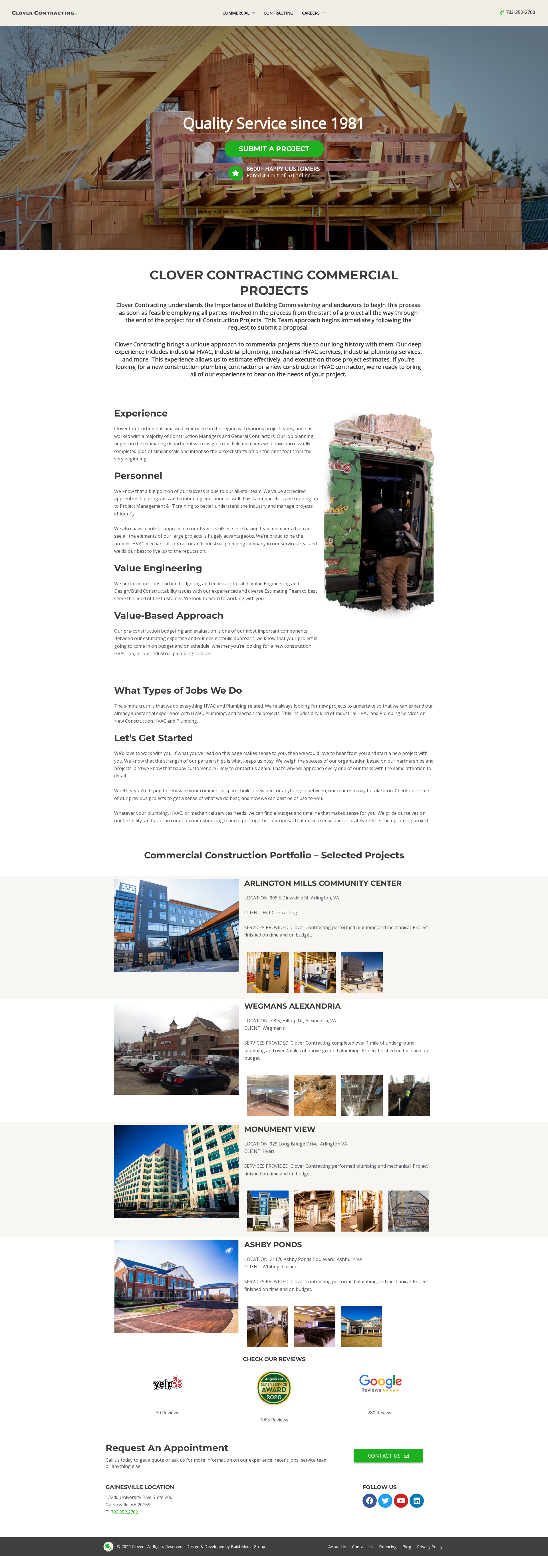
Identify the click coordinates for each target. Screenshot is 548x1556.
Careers (311, 13)
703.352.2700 (124, 1512)
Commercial (236, 13)
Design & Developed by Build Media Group (225, 1546)
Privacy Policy (429, 1546)
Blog (406, 1546)
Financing (388, 1546)
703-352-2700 (520, 12)
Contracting (278, 13)
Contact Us (362, 1546)
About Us (337, 1546)
